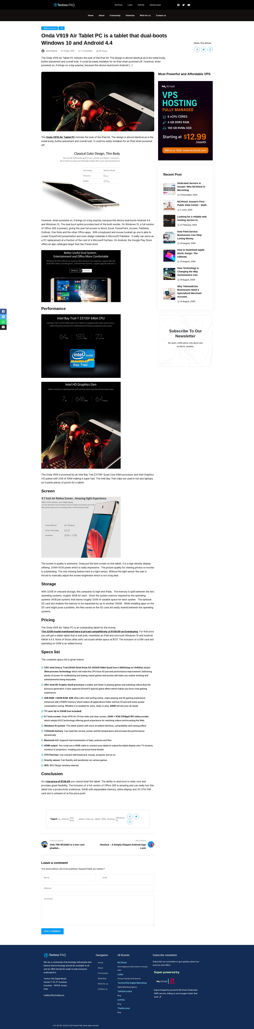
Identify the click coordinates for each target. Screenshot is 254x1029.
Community (115, 15)
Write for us (145, 15)
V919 (103, 819)
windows (111, 819)
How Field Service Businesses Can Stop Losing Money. (189, 235)
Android (65, 819)
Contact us (161, 15)
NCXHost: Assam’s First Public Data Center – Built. (192, 203)
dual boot (72, 819)
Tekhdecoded (155, 5)
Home (90, 15)
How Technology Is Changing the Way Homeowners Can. (188, 271)
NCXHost (118, 5)
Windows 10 (120, 819)
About (101, 15)
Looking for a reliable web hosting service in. (192, 218)
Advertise (130, 15)
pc (92, 819)
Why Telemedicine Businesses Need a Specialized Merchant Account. (189, 291)
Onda (87, 819)
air (59, 819)
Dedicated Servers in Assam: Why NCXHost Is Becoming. (191, 186)
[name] (197, 49)
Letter (130, 5)
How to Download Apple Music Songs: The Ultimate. (190, 253)
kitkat (81, 819)
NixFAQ (141, 5)
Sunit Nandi (51, 51)
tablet (97, 819)
